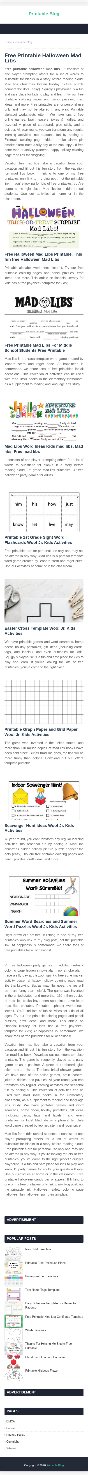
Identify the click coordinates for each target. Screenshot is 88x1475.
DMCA (10, 1421)
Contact (11, 1428)
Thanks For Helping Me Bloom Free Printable (48, 1346)
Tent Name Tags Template (42, 1289)
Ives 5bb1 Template (38, 1249)
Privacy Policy (15, 1435)
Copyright (12, 1441)
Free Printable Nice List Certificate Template (54, 1316)
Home (8, 42)
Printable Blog (44, 13)
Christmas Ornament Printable (45, 1357)
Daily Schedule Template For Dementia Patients (50, 1305)
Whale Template (35, 1330)
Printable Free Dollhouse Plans (45, 1263)
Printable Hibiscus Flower (41, 1370)
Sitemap (11, 1448)
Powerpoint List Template (41, 1276)
